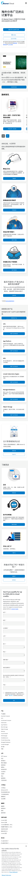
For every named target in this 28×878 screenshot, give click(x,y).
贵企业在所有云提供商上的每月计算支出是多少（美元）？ (14, 676)
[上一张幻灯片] (3, 136)
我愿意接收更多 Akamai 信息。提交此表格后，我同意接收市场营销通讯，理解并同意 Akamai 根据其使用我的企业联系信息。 (14, 694)
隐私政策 (5, 44)
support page (14, 609)
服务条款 (15, 43)
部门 (4, 644)
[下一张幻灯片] (7, 136)
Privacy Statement (13, 872)
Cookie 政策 (10, 44)
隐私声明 (11, 695)
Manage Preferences (6, 875)
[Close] (26, 846)
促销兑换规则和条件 (10, 301)
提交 (14, 700)
